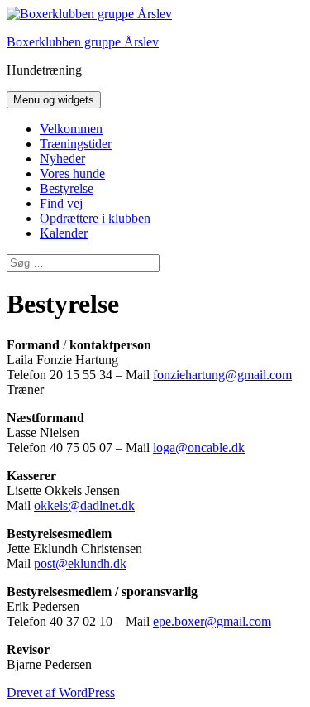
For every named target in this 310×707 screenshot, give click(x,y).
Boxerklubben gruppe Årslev (83, 42)
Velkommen (71, 129)
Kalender (64, 233)
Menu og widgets (53, 100)
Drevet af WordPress (61, 692)
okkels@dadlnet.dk (84, 505)
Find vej (61, 203)
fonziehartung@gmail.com (222, 375)
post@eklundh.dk (80, 563)
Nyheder (62, 159)
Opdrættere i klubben (95, 218)
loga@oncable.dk (199, 447)
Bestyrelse (66, 188)
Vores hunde (72, 173)
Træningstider (76, 144)
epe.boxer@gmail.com (212, 621)
